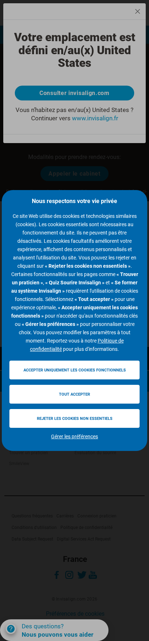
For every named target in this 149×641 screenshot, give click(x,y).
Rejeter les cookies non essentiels (74, 418)
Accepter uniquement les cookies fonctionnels (75, 370)
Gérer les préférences (74, 436)
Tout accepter (74, 394)
